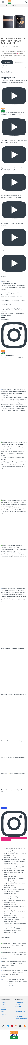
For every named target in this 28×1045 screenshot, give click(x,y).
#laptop (10, 300)
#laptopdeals (21, 300)
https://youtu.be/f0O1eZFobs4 (14, 310)
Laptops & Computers (20, 1013)
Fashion (3, 1007)
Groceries (3, 1014)
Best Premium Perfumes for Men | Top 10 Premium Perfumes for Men (13, 40)
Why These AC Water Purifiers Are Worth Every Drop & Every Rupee (13, 954)
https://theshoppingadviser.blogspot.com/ (11, 296)
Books (2, 1004)
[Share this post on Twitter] (2, 317)
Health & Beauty (5, 46)
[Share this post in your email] (4, 317)
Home (2, 5)
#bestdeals (15, 300)
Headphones (18, 1009)
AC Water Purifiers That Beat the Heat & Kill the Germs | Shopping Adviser (13, 945)
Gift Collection (4, 1012)
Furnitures (3, 1009)
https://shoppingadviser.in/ (12, 293)
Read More (7, 62)
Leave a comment (20, 62)
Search (26, 2)
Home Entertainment (20, 1011)
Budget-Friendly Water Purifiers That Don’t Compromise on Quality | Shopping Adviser (13, 963)
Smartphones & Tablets (21, 1018)
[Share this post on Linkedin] (3, 317)
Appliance (3, 1002)
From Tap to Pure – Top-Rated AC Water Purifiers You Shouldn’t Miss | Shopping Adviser (14, 972)
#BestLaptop (4, 300)
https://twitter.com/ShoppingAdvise (14, 308)
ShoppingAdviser (5, 283)
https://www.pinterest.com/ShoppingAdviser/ (12, 313)
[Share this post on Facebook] (1, 317)
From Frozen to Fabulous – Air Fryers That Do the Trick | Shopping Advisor (18, 981)
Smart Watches (19, 1016)
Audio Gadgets (19, 1002)
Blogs (2, 1016)
